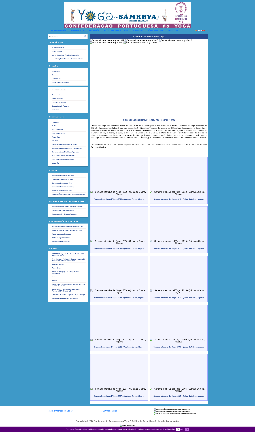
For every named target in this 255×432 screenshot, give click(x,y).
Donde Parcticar (57, 98)
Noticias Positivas (58, 264)
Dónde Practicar (155, 30)
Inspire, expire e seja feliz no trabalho (65, 298)
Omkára (54, 126)
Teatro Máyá (56, 137)
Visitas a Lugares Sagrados (61, 234)
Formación (94, 30)
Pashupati (55, 122)
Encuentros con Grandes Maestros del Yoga (67, 206)
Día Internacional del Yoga (116, 30)
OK (178, 429)
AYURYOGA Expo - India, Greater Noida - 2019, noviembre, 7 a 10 (68, 254)
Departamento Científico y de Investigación (67, 148)
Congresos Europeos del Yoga (62, 179)
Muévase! (55, 277)
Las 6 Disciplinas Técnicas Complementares (67, 59)
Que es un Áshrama (59, 102)
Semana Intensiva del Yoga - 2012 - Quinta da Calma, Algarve (119, 347)
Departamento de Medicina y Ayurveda (65, 152)
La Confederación (58, 30)
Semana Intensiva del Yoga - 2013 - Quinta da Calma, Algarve (179, 298)
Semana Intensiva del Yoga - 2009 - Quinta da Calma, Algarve (179, 347)
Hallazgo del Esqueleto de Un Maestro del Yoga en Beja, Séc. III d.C (68, 285)
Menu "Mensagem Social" (60, 411)
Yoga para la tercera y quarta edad (63, 155)
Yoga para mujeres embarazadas (63, 159)
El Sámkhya (56, 71)
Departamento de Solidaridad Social (64, 144)
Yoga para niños (57, 129)
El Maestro (138, 30)
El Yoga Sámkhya (58, 47)
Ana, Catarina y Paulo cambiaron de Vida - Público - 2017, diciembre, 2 (66, 290)
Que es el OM (56, 78)
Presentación (56, 95)
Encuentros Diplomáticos (61, 241)
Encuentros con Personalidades (63, 210)
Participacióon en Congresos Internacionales (67, 226)
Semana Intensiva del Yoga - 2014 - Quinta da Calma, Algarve (119, 298)
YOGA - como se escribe (60, 82)
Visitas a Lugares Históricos (61, 238)
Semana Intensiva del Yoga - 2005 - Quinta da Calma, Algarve (179, 396)
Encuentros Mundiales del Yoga (63, 175)
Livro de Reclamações (168, 421)
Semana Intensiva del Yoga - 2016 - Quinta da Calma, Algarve (119, 248)
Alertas (54, 280)
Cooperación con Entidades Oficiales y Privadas (68, 194)
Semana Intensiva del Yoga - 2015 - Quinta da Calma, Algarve (179, 248)
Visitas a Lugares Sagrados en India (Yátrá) (67, 230)
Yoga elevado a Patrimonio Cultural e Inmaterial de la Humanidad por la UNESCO (68, 259)
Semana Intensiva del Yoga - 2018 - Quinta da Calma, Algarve (179, 199)
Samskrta (55, 75)
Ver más (170, 429)
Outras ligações (109, 411)
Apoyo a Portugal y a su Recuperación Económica (65, 272)
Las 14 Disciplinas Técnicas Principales (65, 55)
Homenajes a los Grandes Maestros (64, 214)
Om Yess (55, 141)
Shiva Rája (55, 163)
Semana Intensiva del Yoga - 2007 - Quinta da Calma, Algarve (119, 396)
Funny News (56, 268)
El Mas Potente (57, 51)
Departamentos (78, 30)
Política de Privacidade (143, 421)
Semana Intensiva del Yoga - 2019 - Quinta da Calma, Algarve (119, 199)
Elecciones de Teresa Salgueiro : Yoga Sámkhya (68, 294)
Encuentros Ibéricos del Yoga (62, 183)
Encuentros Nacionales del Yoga (63, 187)
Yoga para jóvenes (58, 133)
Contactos (173, 30)
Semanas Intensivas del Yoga (62, 190)
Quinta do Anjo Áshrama (60, 106)
